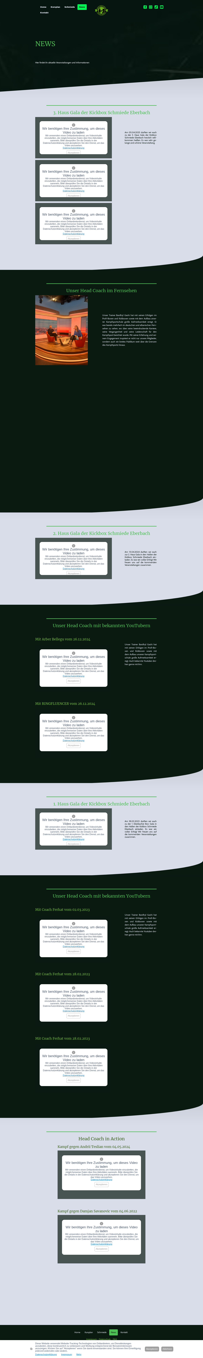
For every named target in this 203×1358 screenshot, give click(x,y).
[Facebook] (145, 7)
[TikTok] (156, 7)
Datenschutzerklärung (73, 148)
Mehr (78, 1354)
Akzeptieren (73, 153)
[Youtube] (161, 7)
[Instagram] (150, 7)
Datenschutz (105, 1339)
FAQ (115, 1339)
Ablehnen (167, 1349)
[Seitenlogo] (101, 10)
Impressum (91, 1339)
